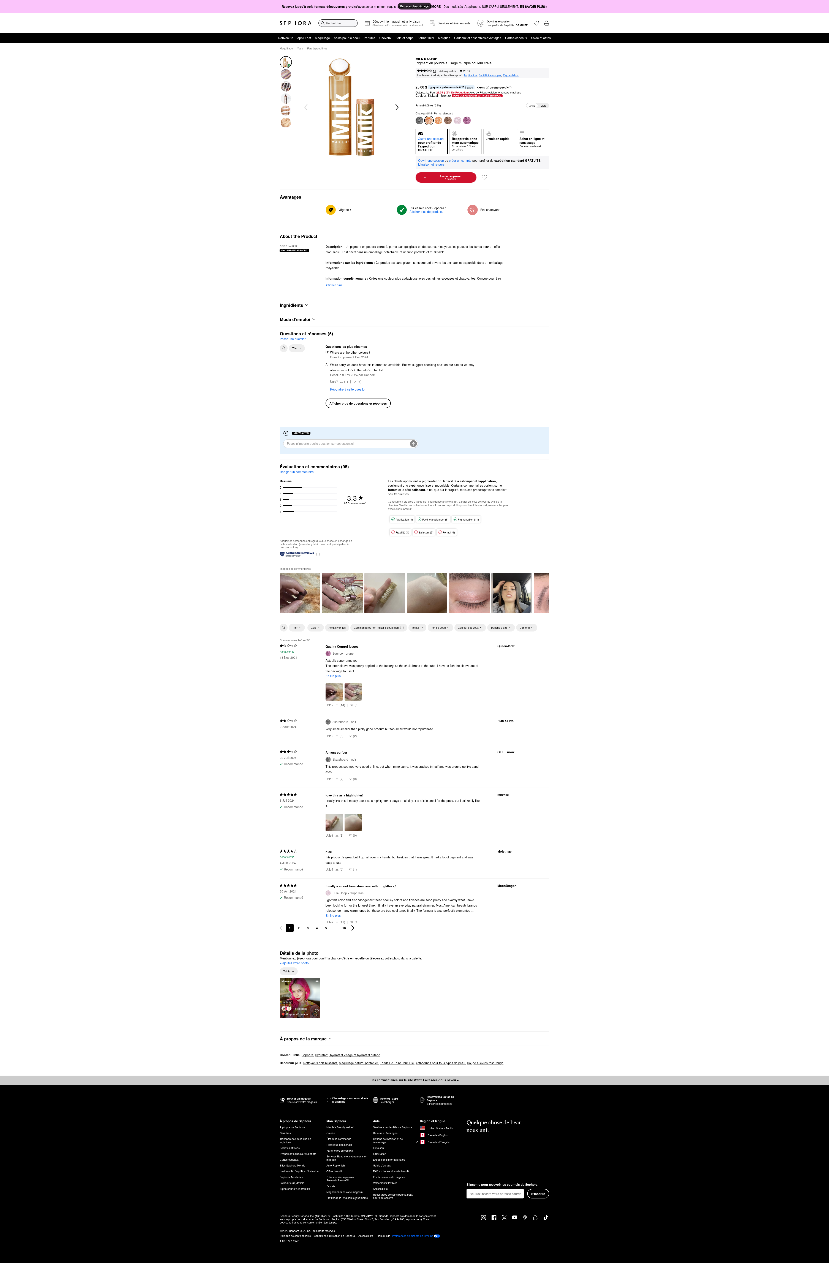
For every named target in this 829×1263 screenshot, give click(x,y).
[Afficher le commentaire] (300, 593)
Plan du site (383, 1236)
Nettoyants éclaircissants (320, 1063)
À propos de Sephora (292, 1127)
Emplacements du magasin (389, 1177)
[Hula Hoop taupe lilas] (457, 120)
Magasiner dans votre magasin (344, 1192)
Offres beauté (334, 1171)
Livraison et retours (431, 164)
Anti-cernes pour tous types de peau (440, 1063)
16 (344, 928)
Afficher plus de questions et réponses (358, 403)
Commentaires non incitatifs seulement (376, 627)
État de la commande (338, 1139)
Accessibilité (380, 1188)
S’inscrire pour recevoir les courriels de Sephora (502, 1185)
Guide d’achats (382, 1165)
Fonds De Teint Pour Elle (397, 1063)
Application (470, 75)
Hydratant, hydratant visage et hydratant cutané (347, 1055)
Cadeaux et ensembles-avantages (477, 38)
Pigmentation (511, 75)
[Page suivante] (353, 928)
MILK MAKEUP (426, 59)
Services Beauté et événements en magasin (346, 1157)
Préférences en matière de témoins (412, 1236)
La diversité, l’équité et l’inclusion (299, 1171)
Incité (285, 1002)
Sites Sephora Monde (292, 1165)
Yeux (300, 48)
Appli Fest (304, 38)
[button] (487, 87)
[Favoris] (536, 23)
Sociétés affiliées (290, 1148)
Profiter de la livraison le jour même (347, 1198)
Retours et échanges (385, 1133)
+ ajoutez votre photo (294, 963)
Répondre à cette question (348, 389)
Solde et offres (541, 38)
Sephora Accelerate (291, 1177)
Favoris (330, 1186)
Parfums (369, 38)
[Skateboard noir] (419, 120)
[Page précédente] (281, 928)
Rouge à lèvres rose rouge (485, 1063)
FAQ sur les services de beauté (391, 1171)
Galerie (330, 1133)
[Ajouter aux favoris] (484, 177)
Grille (532, 105)
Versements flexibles (385, 1183)
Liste (543, 105)
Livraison (378, 1148)
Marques (444, 38)
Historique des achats (339, 1144)
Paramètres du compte (339, 1150)
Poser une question (293, 339)
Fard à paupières (317, 48)
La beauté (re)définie (292, 1183)
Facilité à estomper (490, 75)
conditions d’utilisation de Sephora (334, 1236)
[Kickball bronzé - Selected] (429, 120)
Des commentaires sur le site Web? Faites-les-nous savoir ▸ (414, 1080)
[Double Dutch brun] (448, 120)
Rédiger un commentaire (297, 472)
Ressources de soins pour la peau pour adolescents (393, 1196)
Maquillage (322, 38)
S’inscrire (538, 1194)
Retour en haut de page (414, 6)
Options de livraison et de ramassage (388, 1140)
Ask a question (448, 71)
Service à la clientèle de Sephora (392, 1127)
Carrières (285, 1133)
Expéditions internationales (389, 1159)
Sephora (307, 1055)
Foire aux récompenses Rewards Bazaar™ (340, 1178)
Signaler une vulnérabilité (295, 1188)
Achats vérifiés (337, 627)
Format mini (426, 38)
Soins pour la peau (347, 38)
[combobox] (338, 23)
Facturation (379, 1153)
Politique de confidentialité (295, 1236)
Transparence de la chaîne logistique (295, 1140)
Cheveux (385, 38)
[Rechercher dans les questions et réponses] (284, 348)
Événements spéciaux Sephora (298, 1153)
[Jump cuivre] (438, 120)
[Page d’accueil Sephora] (295, 23)
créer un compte (460, 161)
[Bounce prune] (467, 120)
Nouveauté (285, 38)
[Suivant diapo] (396, 107)
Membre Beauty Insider (340, 1127)
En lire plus (333, 676)
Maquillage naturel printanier (358, 1063)
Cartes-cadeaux (516, 38)
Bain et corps (404, 38)
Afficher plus (334, 285)
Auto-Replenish (335, 1165)
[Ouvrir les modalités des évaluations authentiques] (318, 554)
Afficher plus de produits (426, 211)
